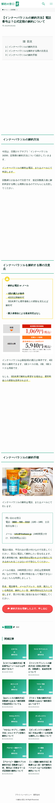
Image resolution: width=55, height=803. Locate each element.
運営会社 (36, 795)
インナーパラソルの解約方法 (23, 46)
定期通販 (8, 627)
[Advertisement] (27, 96)
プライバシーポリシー (23, 795)
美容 (17, 627)
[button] (43, 4)
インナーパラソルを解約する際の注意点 (28, 51)
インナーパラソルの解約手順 (23, 55)
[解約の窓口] (11, 4)
